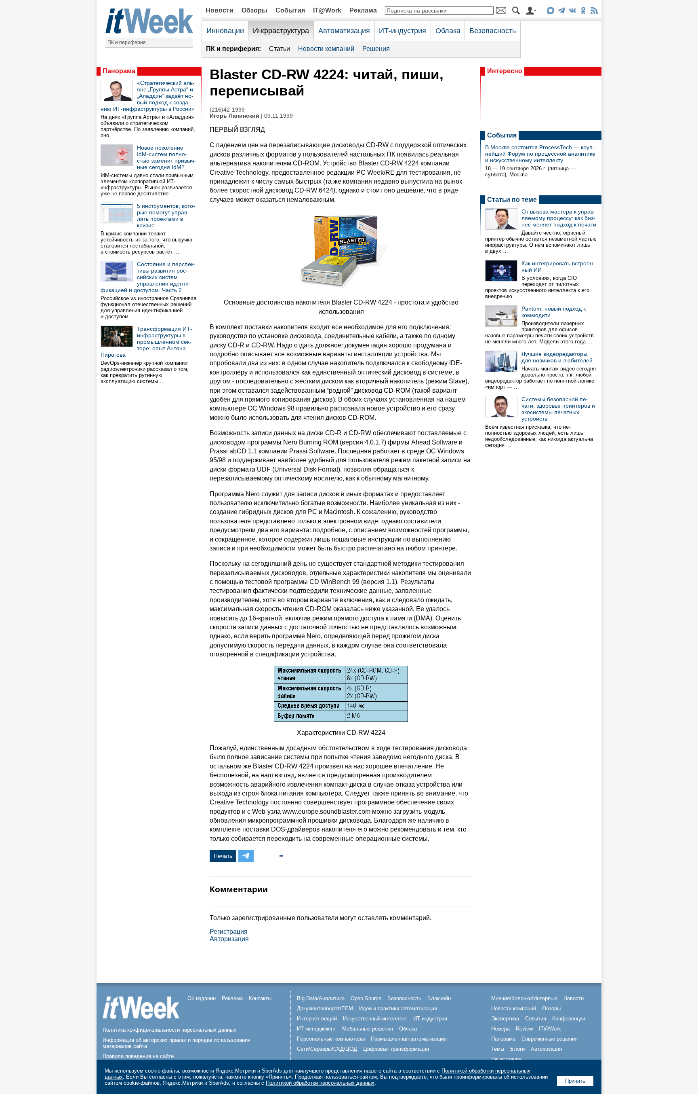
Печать (223, 856)
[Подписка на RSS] (594, 11)
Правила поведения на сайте (138, 1056)
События (290, 10)
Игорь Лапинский (234, 116)
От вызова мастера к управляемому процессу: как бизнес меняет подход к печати (558, 218)
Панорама (119, 71)
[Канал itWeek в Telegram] (561, 11)
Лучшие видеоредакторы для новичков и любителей (557, 357)
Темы (497, 1049)
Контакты (260, 998)
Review (524, 1029)
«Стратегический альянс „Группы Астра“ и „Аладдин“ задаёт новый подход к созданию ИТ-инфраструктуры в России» (148, 96)
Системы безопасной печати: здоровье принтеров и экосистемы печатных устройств (558, 409)
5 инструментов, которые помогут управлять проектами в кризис (166, 216)
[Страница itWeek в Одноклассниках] (583, 11)
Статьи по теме (512, 199)
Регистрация (229, 931)
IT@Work (327, 10)
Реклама (363, 10)
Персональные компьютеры (331, 1039)
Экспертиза (505, 1019)
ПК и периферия (126, 42)
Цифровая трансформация (396, 1049)
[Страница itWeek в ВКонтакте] (572, 11)
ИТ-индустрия (402, 31)
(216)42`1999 (227, 110)
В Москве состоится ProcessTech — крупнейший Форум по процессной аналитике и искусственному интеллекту (540, 153)
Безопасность (492, 31)
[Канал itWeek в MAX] (550, 11)
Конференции (568, 1019)
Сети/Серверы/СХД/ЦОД (327, 1049)
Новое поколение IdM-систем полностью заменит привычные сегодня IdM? (166, 157)
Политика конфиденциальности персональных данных (169, 1030)
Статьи (279, 48)
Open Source (366, 998)
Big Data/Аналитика (321, 998)
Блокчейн (439, 998)
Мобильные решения (367, 1029)
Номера (500, 1029)
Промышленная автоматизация (409, 1039)
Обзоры (254, 10)
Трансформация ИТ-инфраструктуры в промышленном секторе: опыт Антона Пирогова (146, 342)
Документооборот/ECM (325, 1008)
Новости (219, 10)
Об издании (201, 998)
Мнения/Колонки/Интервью (524, 998)
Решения (376, 48)
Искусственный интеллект (375, 1019)
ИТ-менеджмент (316, 1029)
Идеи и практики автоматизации (398, 1008)
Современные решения (549, 1039)
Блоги (517, 1049)
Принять (575, 1081)
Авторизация (229, 938)
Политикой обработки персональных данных (320, 1083)
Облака (447, 31)
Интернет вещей (317, 1019)
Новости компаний (326, 48)
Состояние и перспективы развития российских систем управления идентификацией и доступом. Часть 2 (148, 277)
